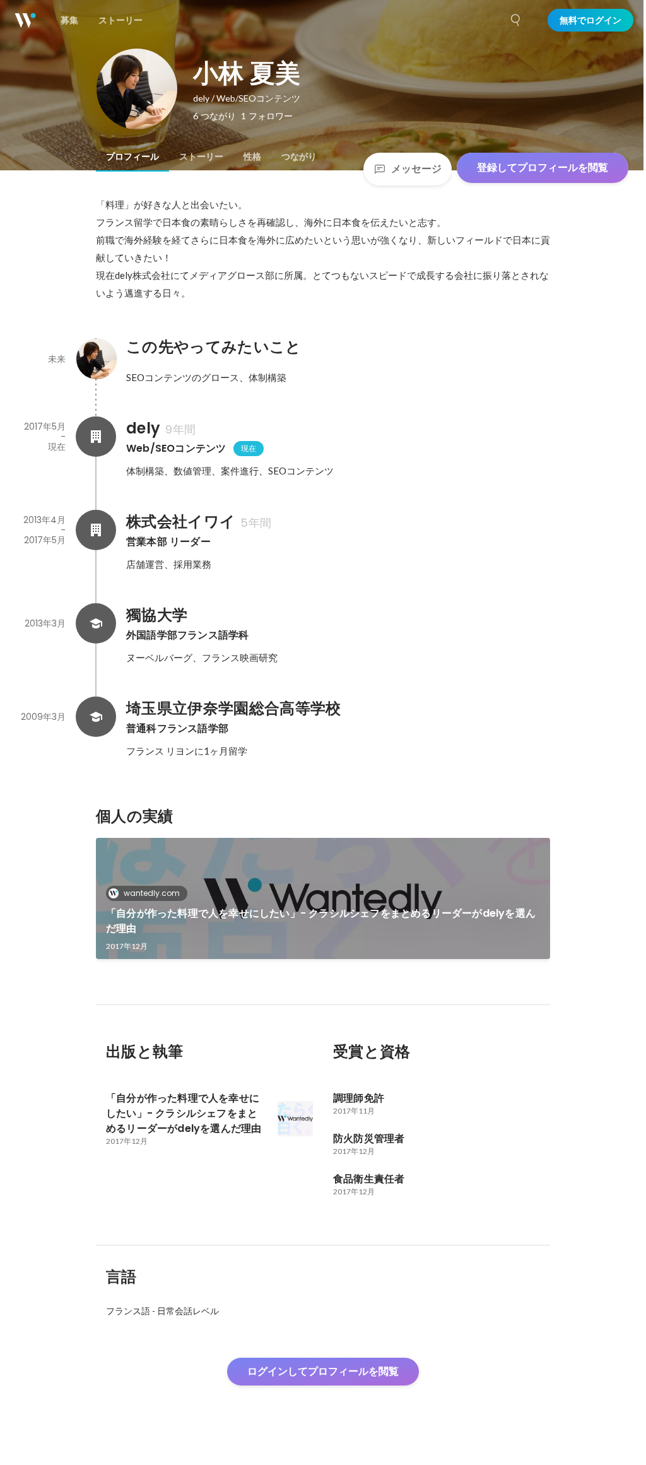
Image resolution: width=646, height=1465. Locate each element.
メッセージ (416, 169)
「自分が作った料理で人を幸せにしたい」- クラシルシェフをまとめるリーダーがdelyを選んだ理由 (321, 921)
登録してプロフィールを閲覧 (542, 167)
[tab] (132, 156)
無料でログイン (590, 20)
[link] (323, 898)
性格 (252, 156)
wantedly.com (152, 893)
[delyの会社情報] (96, 436)
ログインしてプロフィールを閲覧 (323, 1371)
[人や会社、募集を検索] (516, 20)
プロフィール (132, 156)
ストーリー (201, 156)
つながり (299, 156)
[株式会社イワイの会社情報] (96, 530)
